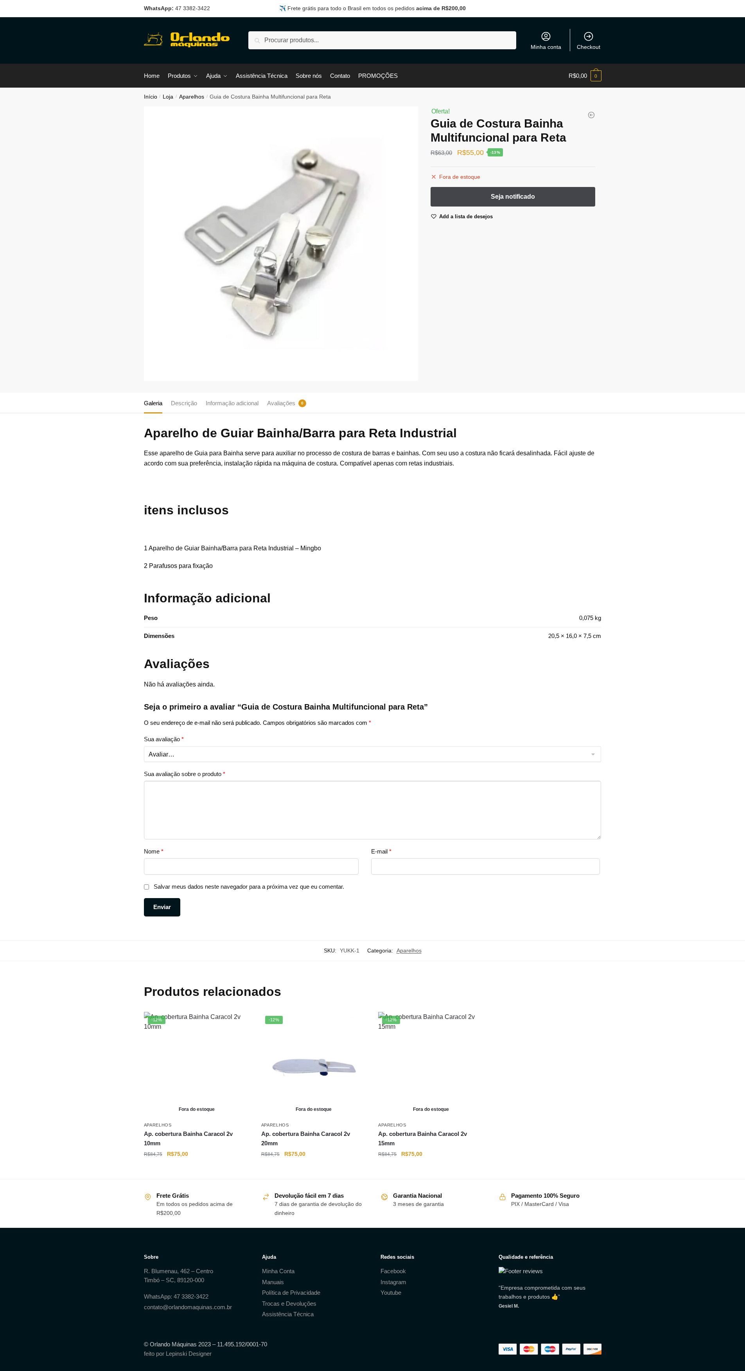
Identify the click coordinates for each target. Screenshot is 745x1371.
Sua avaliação (164, 739)
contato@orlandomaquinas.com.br (188, 1307)
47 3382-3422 (192, 8)
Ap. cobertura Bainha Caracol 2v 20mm (305, 1138)
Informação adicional (232, 403)
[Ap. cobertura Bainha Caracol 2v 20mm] (591, 115)
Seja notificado (196, 1169)
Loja (168, 97)
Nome (153, 851)
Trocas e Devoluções (289, 1303)
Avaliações (281, 403)
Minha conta (546, 47)
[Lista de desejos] (238, 1024)
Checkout (588, 47)
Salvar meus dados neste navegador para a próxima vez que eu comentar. (249, 886)
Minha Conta (278, 1271)
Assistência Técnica (288, 1314)
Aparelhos (191, 97)
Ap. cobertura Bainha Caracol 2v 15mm (422, 1138)
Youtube (391, 1292)
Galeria (153, 403)
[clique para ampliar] (281, 243)
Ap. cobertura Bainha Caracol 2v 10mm (188, 1138)
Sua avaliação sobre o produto (184, 774)
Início (150, 97)
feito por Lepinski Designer (178, 1353)
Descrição (184, 403)
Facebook (393, 1271)
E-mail (381, 851)
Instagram (393, 1282)
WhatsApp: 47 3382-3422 (176, 1296)
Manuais (273, 1282)
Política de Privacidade (291, 1292)
